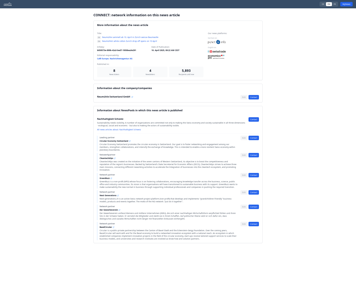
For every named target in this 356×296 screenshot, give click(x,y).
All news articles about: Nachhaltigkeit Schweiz (119, 129)
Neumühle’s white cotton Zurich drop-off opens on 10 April (129, 41)
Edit (244, 97)
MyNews (346, 4)
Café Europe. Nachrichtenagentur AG (114, 58)
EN (329, 4)
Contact (253, 97)
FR (335, 4)
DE (323, 4)
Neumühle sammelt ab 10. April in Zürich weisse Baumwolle (130, 37)
